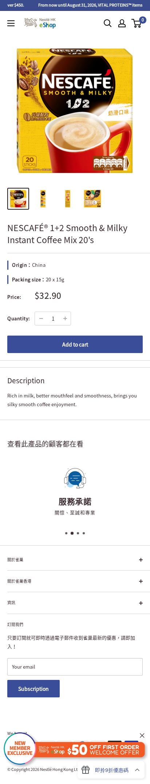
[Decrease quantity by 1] (41, 318)
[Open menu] (11, 23)
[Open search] (108, 23)
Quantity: (18, 318)
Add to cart (75, 344)
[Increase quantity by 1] (65, 318)
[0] (136, 23)
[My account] (122, 23)
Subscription (33, 688)
